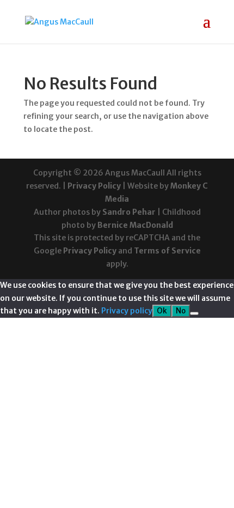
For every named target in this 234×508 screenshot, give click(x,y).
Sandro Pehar (129, 212)
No (181, 311)
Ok (162, 311)
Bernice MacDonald (135, 225)
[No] (194, 313)
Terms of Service (167, 251)
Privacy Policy (94, 186)
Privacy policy (126, 311)
